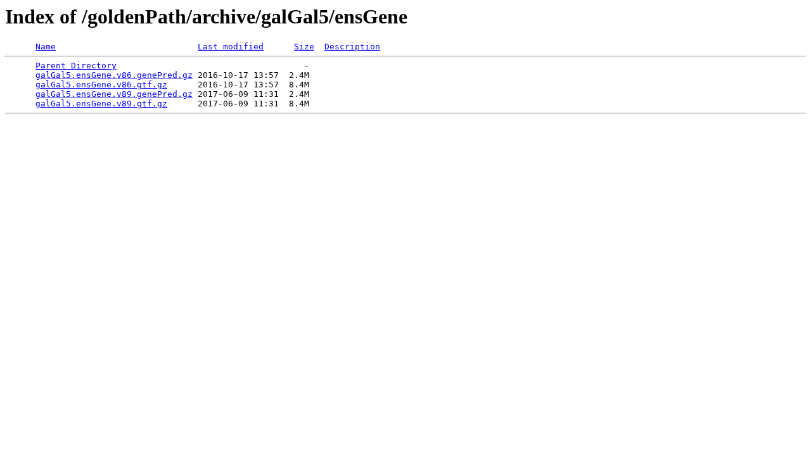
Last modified (231, 46)
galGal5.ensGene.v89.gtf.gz (101, 103)
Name (45, 46)
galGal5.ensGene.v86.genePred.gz (114, 75)
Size (304, 46)
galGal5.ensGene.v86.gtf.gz (101, 84)
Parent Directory (76, 65)
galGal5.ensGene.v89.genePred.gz (114, 94)
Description (352, 46)
